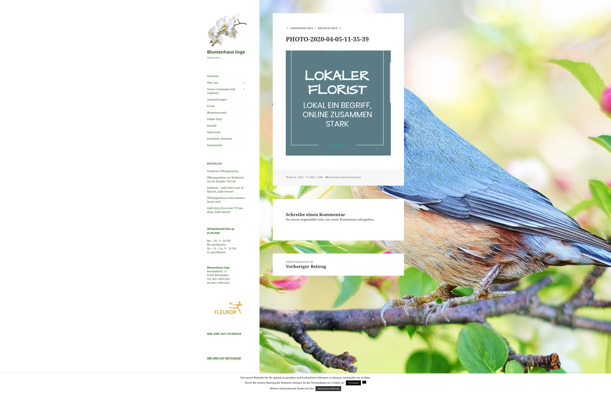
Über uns (212, 82)
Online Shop (214, 119)
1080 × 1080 (316, 177)
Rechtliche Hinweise (219, 138)
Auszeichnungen (217, 99)
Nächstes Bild (327, 28)
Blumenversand (216, 112)
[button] (364, 382)
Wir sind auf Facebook (224, 334)
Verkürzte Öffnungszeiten (223, 171)
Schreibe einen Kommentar (344, 177)
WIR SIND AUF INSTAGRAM (224, 358)
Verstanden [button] (353, 382)
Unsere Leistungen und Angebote (221, 91)
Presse (211, 106)
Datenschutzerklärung (328, 388)
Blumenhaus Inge (226, 52)
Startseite (213, 76)
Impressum (214, 132)
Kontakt (212, 125)
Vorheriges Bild (301, 28)
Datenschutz (214, 145)
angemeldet (308, 219)
